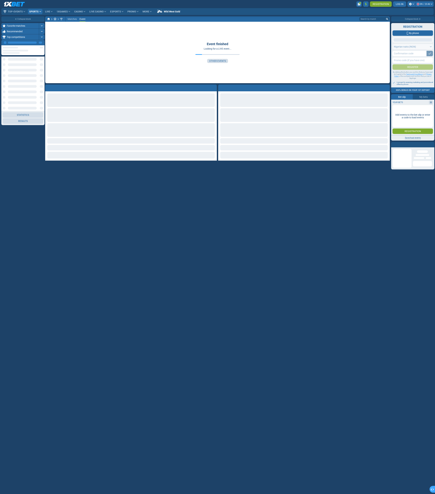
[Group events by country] (42, 62)
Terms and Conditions (414, 101)
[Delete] (386, 87)
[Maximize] (42, 26)
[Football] (55, 19)
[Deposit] (366, 4)
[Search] (387, 19)
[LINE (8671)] (49, 19)
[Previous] (34, 42)
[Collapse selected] (38, 62)
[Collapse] (42, 73)
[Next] (41, 42)
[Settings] (411, 4)
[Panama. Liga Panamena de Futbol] (61, 19)
